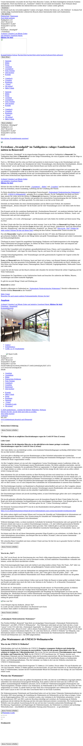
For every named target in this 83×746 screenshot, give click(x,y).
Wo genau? (9, 86)
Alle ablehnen (6, 14)
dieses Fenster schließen (10, 430)
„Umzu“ (8, 84)
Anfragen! (4, 416)
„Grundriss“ (54, 187)
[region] (41, 18)
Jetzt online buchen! (7, 414)
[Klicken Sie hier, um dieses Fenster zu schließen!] (2, 549)
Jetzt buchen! (9, 73)
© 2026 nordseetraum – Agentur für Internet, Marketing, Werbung (23, 410)
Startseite (8, 61)
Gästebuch (8, 78)
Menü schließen (7, 123)
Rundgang (8, 82)
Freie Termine (10, 71)
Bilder (7, 63)
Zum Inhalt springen (8, 18)
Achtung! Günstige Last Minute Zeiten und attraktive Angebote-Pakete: (14, 35)
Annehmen (5, 8)
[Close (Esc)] (2, 715)
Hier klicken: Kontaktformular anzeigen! (15, 138)
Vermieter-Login (10, 404)
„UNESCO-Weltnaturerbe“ (16, 194)
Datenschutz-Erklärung (13, 379)
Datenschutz (5, 16)
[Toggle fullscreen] (4, 715)
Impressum (14, 16)
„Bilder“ (44, 187)
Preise (7, 65)
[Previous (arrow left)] (2, 717)
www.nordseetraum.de (8, 419)
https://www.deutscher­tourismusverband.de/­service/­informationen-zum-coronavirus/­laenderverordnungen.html (38, 511)
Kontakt (8, 74)
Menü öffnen (6, 57)
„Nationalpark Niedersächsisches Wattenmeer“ (64, 192)
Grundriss (8, 80)
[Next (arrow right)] (4, 717)
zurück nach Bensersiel (24, 419)
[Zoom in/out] (6, 715)
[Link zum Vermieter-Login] (8, 713)
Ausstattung (9, 69)
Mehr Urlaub (9, 88)
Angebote (8, 67)
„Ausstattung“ (35, 187)
